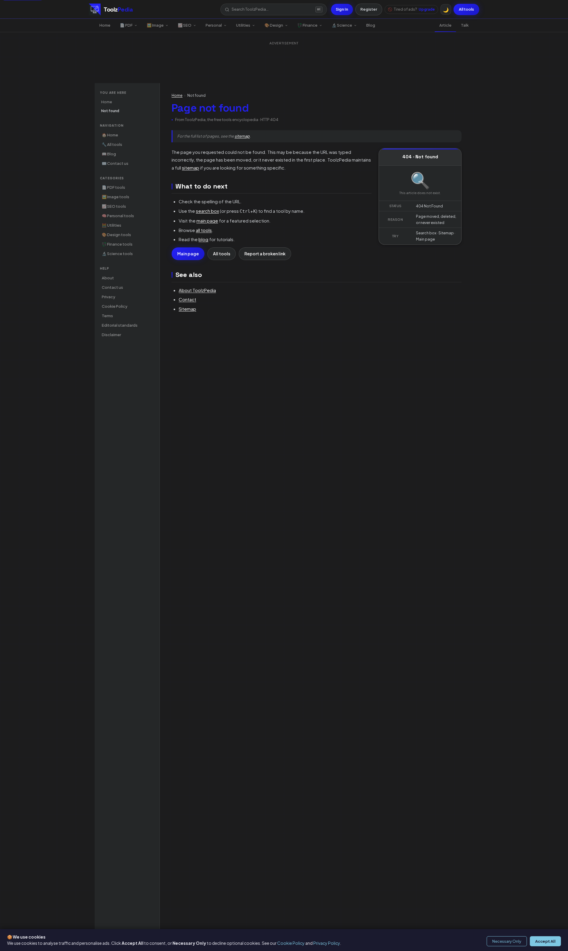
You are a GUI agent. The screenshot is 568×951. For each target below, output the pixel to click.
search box (207, 211)
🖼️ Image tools (115, 196)
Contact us (112, 287)
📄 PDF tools (113, 187)
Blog (370, 25)
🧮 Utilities (111, 225)
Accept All (545, 941)
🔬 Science (342, 25)
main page (207, 220)
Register (368, 9)
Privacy (108, 296)
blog (203, 239)
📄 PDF (126, 25)
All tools (466, 9)
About (108, 277)
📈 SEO (184, 25)
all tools (204, 230)
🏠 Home (110, 135)
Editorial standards (120, 325)
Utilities (243, 25)
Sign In (342, 9)
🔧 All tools (112, 144)
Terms (107, 315)
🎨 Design (273, 25)
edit (367, 186)
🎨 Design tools (116, 234)
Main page (188, 253)
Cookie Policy (291, 943)
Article (445, 25)
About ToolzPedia (197, 290)
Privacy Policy (326, 943)
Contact (187, 299)
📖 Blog (109, 153)
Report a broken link (264, 253)
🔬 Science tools (117, 253)
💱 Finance (307, 25)
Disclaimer (111, 334)
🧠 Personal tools (118, 215)
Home (104, 25)
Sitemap (187, 309)
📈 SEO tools (114, 206)
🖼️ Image (155, 25)
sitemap (242, 136)
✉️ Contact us (115, 163)
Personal (214, 25)
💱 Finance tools (117, 244)
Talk (465, 25)
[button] (273, 9)
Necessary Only (506, 941)
